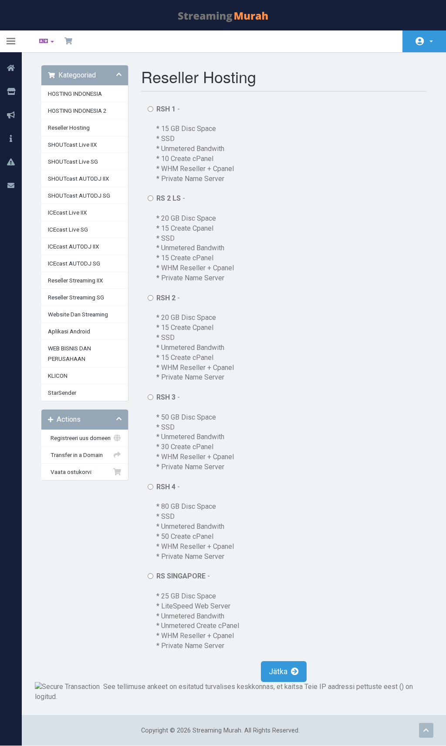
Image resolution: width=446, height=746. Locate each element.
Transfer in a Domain (75, 454)
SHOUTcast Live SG (73, 161)
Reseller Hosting (69, 127)
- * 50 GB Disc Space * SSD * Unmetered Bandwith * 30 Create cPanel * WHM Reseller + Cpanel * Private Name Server (195, 432)
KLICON (58, 375)
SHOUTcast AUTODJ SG (79, 195)
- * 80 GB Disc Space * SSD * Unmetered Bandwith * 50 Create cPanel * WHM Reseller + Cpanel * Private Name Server (195, 522)
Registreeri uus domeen (79, 437)
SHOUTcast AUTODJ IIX (78, 178)
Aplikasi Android (69, 331)
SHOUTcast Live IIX (72, 144)
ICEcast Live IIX (67, 212)
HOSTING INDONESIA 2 (77, 110)
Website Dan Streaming (78, 314)
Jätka (280, 671)
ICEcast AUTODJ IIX (73, 246)
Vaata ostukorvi (69, 471)
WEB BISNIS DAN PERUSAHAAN (69, 353)
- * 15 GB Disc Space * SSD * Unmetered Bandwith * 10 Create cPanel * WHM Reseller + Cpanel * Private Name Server (195, 144)
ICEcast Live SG (68, 229)
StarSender (62, 392)
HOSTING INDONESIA (75, 93)
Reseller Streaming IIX (75, 280)
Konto (424, 41)
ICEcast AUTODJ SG (74, 263)
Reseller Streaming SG (76, 297)
